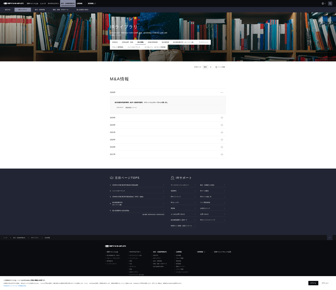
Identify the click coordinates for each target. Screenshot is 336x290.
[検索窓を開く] (330, 3)
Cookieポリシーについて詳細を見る (15, 286)
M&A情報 (47, 237)
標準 (205, 67)
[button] (329, 237)
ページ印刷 (221, 67)
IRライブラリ (35, 237)
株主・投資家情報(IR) (19, 237)
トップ (5, 237)
